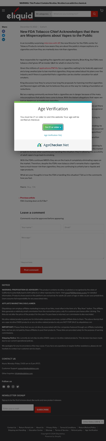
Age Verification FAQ (53, 135)
